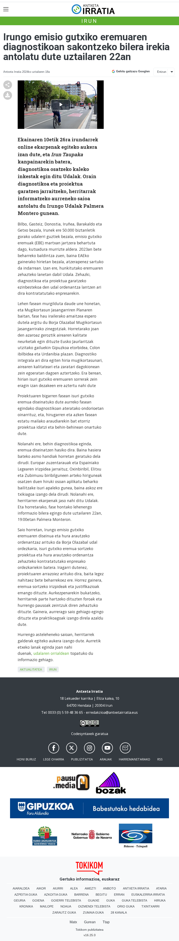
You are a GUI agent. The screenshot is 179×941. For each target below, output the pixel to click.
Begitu (101, 894)
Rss (160, 759)
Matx (73, 922)
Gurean (90, 922)
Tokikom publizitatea (89, 929)
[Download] (7, 94)
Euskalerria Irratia (148, 894)
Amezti (90, 888)
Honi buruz (26, 759)
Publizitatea (82, 759)
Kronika (26, 906)
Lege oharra (53, 759)
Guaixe (93, 900)
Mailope (46, 906)
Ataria (161, 888)
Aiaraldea (21, 888)
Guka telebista (134, 900)
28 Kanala (119, 912)
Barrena (81, 894)
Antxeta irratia (136, 888)
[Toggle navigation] (6, 9)
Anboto (109, 888)
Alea (74, 888)
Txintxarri (150, 906)
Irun (89, 21)
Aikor (41, 888)
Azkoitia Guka (55, 894)
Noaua (65, 906)
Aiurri (58, 888)
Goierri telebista (66, 900)
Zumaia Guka (93, 912)
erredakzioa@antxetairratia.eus (112, 712)
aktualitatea (31, 669)
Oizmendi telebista (94, 906)
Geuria (19, 900)
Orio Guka (125, 906)
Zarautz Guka (64, 912)
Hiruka (159, 900)
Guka (110, 900)
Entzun (161, 71)
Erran (119, 894)
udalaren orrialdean (51, 653)
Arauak (106, 759)
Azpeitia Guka (25, 894)
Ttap (106, 922)
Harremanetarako (134, 759)
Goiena (38, 900)
